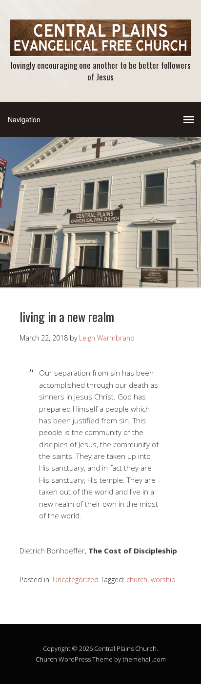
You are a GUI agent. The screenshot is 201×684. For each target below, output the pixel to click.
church (136, 579)
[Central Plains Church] (100, 48)
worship (163, 579)
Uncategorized (76, 579)
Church (46, 659)
